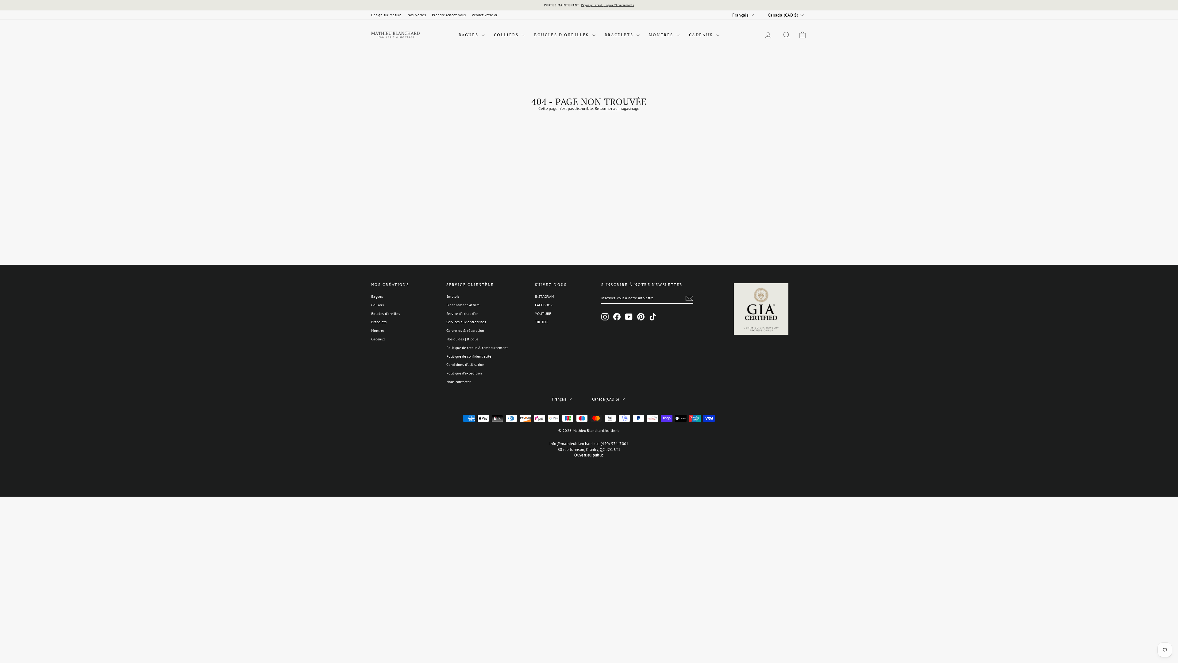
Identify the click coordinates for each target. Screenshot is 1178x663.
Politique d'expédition (464, 373)
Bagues (469, 34)
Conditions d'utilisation (465, 364)
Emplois (452, 296)
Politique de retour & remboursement (477, 347)
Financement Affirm (462, 305)
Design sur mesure (386, 15)
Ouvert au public (588, 455)
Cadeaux (702, 34)
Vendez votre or (484, 15)
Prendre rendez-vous (449, 15)
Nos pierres (417, 15)
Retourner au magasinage (617, 108)
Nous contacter (458, 381)
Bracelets (620, 34)
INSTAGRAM (544, 296)
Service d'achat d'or (462, 313)
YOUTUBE (543, 313)
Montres (662, 34)
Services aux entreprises (466, 322)
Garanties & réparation (465, 330)
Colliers (507, 34)
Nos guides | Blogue (462, 339)
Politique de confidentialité (468, 356)
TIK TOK (541, 322)
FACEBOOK (544, 305)
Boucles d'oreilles (562, 34)
